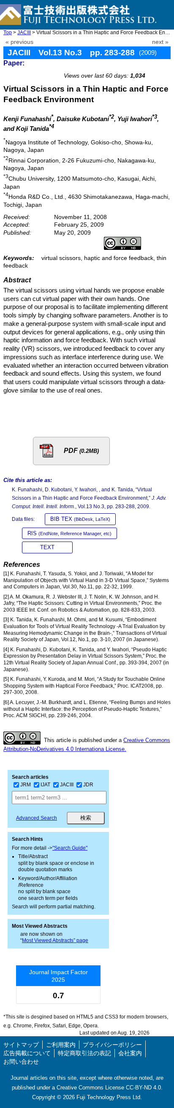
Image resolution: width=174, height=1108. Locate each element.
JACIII (24, 32)
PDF (81, 450)
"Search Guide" (69, 848)
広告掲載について (27, 1053)
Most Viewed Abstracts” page (55, 940)
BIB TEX (80, 519)
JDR (88, 785)
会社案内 (130, 1053)
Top (7, 32)
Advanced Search (36, 818)
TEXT (47, 547)
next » (160, 42)
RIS (69, 533)
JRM (25, 785)
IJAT (45, 785)
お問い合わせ (21, 1061)
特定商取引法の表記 (84, 1053)
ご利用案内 (61, 1044)
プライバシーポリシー (112, 1044)
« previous (19, 42)
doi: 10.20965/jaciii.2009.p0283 (124, 66)
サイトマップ (21, 1044)
